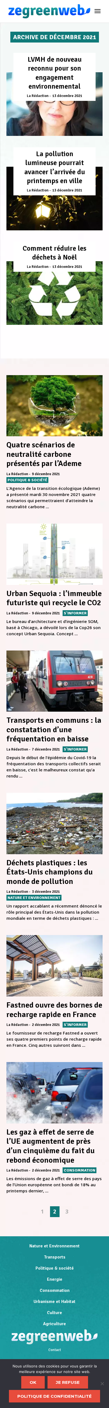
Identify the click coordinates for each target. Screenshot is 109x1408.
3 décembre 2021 (46, 891)
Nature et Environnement (54, 1246)
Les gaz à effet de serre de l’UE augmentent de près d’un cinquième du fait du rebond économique (50, 1146)
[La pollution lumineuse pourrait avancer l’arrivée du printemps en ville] (54, 198)
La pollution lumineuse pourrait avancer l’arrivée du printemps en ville (54, 167)
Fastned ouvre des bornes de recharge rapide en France (54, 1009)
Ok (33, 1382)
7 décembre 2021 (46, 749)
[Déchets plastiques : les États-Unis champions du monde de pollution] (54, 823)
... (47, 506)
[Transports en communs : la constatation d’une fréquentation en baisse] (54, 681)
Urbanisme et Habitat (54, 1301)
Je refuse (68, 1382)
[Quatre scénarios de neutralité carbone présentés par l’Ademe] (54, 406)
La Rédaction (38, 96)
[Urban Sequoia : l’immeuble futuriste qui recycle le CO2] (54, 554)
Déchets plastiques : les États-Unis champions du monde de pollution (49, 872)
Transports (54, 1257)
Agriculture (54, 1324)
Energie (54, 1279)
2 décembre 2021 (46, 1025)
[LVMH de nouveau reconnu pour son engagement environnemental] (54, 104)
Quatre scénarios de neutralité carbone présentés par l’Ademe (44, 454)
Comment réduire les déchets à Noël (54, 253)
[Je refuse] (102, 1383)
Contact (54, 1350)
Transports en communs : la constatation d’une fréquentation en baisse (53, 730)
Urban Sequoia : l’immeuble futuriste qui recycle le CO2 (54, 598)
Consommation (55, 1290)
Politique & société (54, 1268)
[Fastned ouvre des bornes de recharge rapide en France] (54, 965)
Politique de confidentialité (54, 1396)
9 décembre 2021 (46, 474)
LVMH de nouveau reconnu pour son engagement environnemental (55, 73)
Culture (54, 1312)
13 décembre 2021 (67, 96)
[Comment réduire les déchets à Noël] (54, 293)
